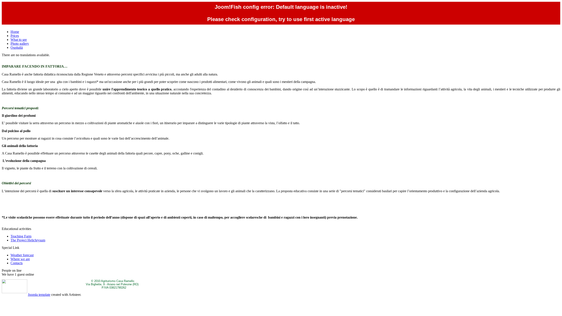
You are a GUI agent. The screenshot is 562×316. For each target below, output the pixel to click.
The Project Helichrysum (28, 240)
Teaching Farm (21, 236)
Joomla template (39, 294)
